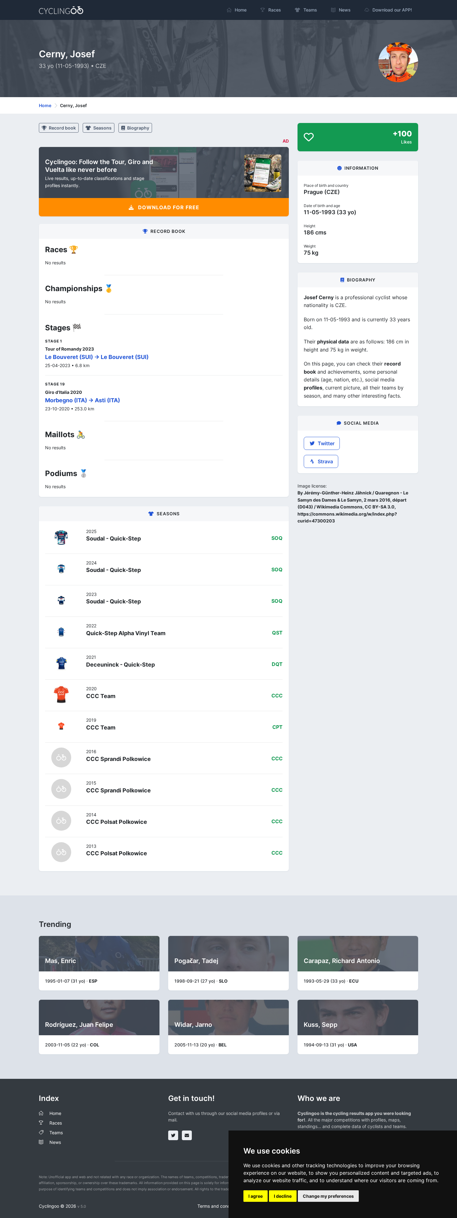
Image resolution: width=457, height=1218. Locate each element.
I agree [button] (255, 1196)
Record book (62, 127)
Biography (137, 127)
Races (55, 1123)
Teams (56, 1132)
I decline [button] (283, 1196)
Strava (324, 461)
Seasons (102, 127)
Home (45, 105)
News (55, 1142)
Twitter (325, 443)
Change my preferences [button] (328, 1196)
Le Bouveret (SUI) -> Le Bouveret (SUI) (97, 357)
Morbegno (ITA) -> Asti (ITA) (82, 400)
